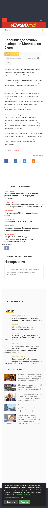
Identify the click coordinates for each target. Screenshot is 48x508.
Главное (37, 54)
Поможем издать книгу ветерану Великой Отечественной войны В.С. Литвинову (22, 338)
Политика (30, 54)
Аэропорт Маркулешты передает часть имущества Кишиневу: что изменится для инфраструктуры (30, 408)
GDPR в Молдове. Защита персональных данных (23, 328)
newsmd (19, 58)
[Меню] (4, 20)
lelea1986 (15, 333)
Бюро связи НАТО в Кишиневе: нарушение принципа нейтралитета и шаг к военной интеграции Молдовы (23, 361)
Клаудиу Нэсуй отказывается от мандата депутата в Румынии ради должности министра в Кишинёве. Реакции (30, 377)
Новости (23, 54)
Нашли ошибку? (38, 156)
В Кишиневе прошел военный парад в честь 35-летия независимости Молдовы (30, 387)
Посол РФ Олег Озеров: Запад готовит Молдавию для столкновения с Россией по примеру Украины (30, 397)
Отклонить (11, 502)
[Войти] (41, 20)
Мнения (10, 311)
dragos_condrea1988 (19, 316)
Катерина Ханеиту (19, 356)
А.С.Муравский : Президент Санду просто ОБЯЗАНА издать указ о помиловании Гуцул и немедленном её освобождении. (21, 349)
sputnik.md (16, 150)
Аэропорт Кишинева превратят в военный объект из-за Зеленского (27, 319)
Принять (24, 502)
